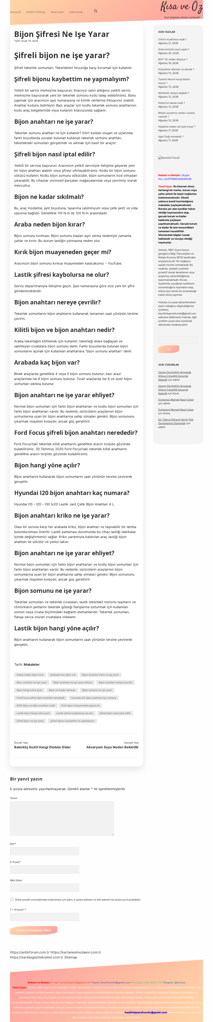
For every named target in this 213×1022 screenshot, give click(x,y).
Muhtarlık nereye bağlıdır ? (173, 92)
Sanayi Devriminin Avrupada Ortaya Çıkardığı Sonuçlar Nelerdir (174, 376)
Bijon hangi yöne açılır (29, 690)
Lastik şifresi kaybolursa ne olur (74, 713)
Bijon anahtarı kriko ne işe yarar (100, 674)
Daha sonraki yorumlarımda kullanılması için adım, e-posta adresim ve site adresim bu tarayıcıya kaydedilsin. (78, 899)
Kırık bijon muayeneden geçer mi (80, 705)
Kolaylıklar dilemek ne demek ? (176, 69)
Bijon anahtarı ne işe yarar (32, 682)
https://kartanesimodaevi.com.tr (76, 952)
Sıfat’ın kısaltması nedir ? (172, 39)
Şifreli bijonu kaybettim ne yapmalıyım (72, 720)
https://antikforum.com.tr (30, 952)
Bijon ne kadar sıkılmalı (62, 690)
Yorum (13, 798)
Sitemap (70, 957)
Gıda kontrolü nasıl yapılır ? (173, 49)
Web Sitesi (16, 880)
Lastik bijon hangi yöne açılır (33, 713)
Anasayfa (15, 11)
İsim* (13, 843)
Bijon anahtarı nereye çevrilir (115, 682)
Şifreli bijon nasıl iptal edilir (115, 713)
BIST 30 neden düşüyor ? (173, 59)
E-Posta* (15, 862)
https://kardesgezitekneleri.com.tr (36, 957)
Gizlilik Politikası (35, 11)
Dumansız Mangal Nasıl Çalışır (176, 399)
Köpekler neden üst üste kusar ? (176, 126)
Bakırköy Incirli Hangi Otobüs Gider (42, 747)
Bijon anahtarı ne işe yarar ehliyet (72, 682)
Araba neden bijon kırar (30, 674)
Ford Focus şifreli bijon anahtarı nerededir (40, 697)
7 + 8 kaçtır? (18, 909)
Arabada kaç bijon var (63, 674)
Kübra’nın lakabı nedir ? (171, 102)
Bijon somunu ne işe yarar (97, 690)
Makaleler (32, 664)
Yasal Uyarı (57, 11)
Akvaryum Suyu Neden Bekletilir (112, 747)
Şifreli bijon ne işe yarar (30, 720)
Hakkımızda (76, 11)
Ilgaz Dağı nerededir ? (170, 136)
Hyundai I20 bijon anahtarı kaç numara (93, 697)
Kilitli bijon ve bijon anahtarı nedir (36, 705)
